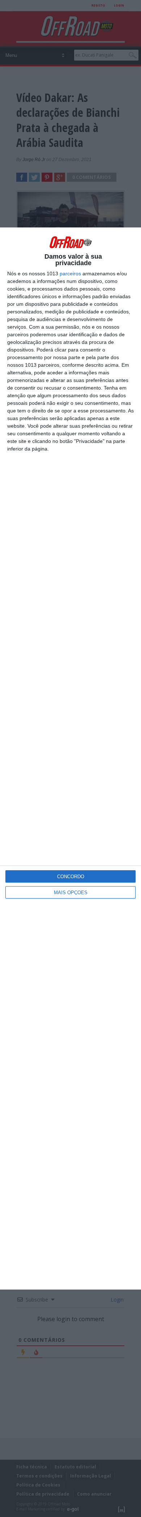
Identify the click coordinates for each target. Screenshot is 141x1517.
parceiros (70, 273)
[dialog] (70, 758)
